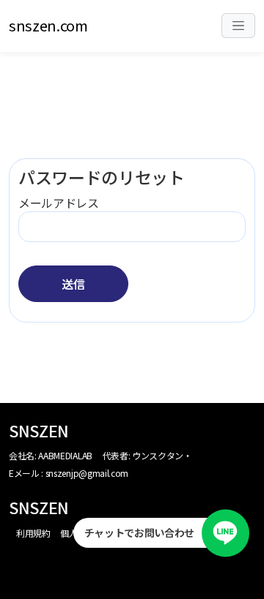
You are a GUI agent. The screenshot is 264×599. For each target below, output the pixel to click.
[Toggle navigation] (238, 26)
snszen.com (48, 25)
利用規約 (33, 533)
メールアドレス (58, 202)
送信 (73, 284)
